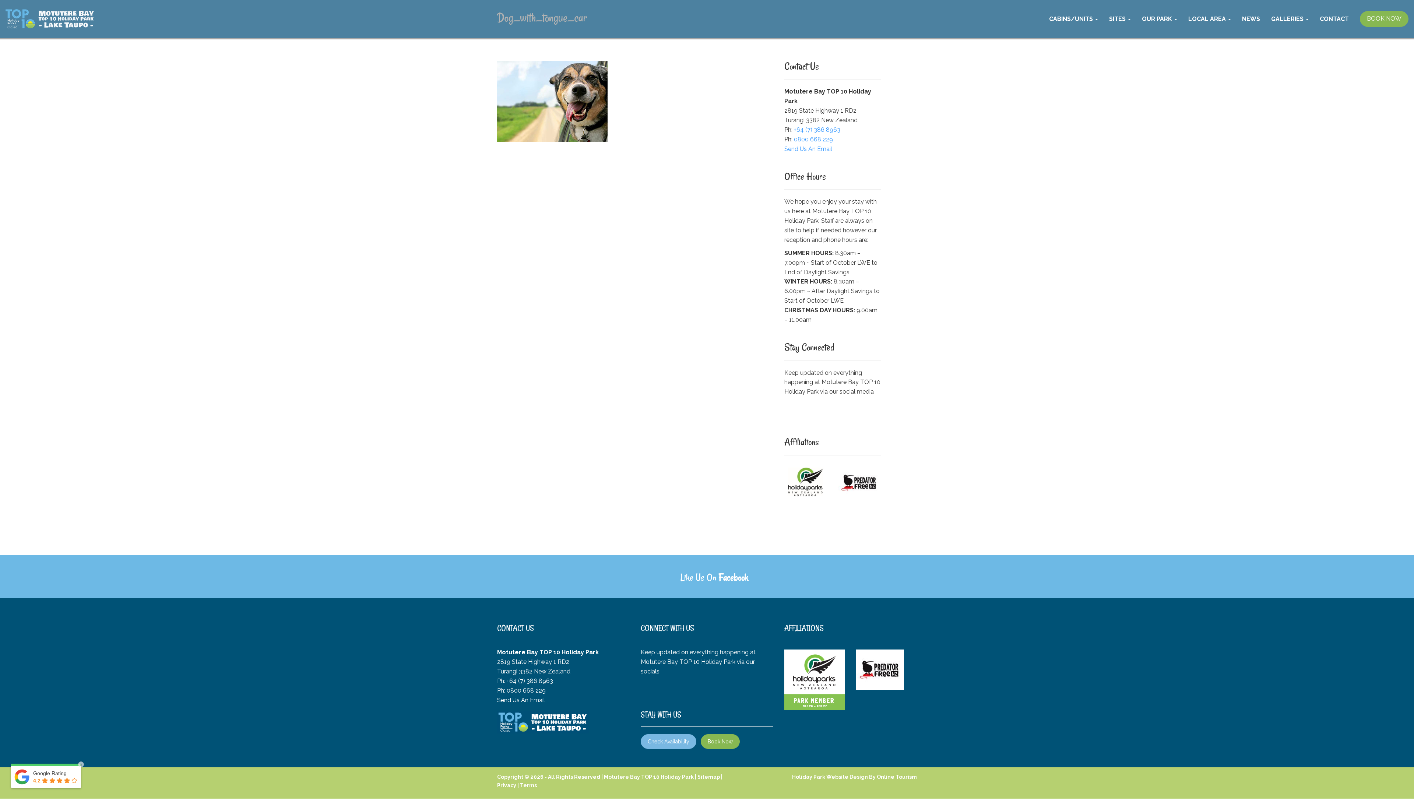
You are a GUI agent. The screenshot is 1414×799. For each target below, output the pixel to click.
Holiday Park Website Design (830, 777)
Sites (1118, 18)
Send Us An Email (808, 148)
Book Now (720, 742)
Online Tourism (897, 777)
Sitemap (708, 777)
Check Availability (668, 742)
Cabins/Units (1071, 18)
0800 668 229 (813, 139)
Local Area (1207, 18)
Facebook (733, 577)
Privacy (506, 785)
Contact (1334, 18)
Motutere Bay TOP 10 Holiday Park (649, 777)
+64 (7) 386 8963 (817, 129)
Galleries (1288, 18)
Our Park (1158, 18)
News (1251, 18)
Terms (528, 785)
